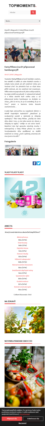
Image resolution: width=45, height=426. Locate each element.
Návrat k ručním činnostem (22, 265)
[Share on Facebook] (34, 165)
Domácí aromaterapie (22, 287)
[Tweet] (39, 165)
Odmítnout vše (33, 419)
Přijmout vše (12, 419)
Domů (7, 30)
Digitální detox (22, 248)
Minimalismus (22, 237)
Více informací (25, 414)
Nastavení (22, 423)
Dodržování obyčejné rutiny (22, 270)
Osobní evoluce (22, 281)
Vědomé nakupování (22, 259)
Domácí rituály (22, 254)
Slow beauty (22, 243)
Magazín (14, 30)
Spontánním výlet (22, 276)
